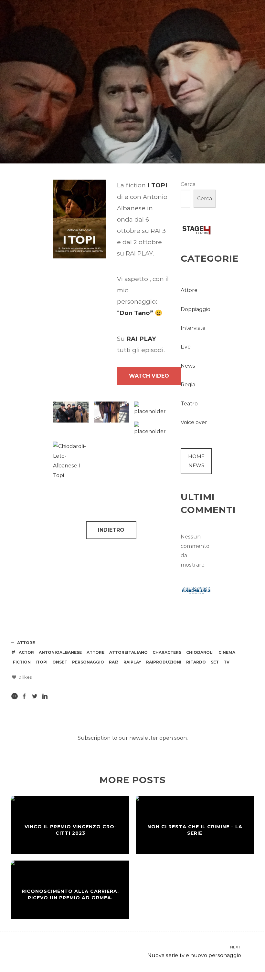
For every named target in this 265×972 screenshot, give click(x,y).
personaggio (88, 662)
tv (226, 662)
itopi (42, 662)
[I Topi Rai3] (70, 412)
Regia (188, 384)
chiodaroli (200, 652)
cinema (226, 652)
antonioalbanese (60, 652)
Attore (175, 122)
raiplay (132, 662)
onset (59, 662)
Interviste (193, 328)
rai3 (114, 662)
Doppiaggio (195, 309)
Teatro (189, 404)
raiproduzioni (163, 662)
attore (95, 652)
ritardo (196, 662)
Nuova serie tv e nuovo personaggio (194, 952)
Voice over (194, 422)
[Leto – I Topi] (111, 412)
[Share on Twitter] (34, 696)
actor (26, 652)
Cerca (188, 184)
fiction (22, 662)
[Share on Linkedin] (45, 696)
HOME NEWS (196, 460)
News (188, 366)
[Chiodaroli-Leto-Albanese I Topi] (70, 461)
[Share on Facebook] (24, 696)
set (215, 662)
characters (167, 652)
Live (186, 347)
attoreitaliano (128, 652)
